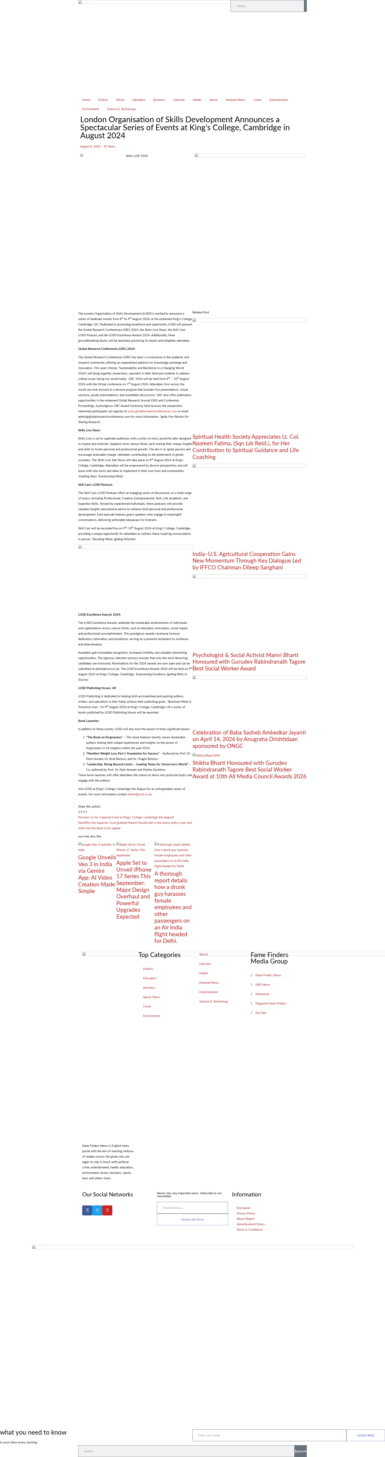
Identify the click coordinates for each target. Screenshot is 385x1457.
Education (138, 99)
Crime (257, 99)
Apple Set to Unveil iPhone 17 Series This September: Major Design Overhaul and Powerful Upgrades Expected (133, 890)
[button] (79, 812)
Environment (90, 109)
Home (86, 99)
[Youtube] (107, 1210)
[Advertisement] (192, 65)
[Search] (305, 6)
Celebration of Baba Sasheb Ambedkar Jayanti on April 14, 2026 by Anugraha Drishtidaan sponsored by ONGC (249, 739)
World (120, 99)
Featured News (235, 99)
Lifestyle (179, 99)
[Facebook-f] (87, 1210)
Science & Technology (121, 109)
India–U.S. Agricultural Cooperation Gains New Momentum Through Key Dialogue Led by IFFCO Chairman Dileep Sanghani (246, 560)
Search (301, 1451)
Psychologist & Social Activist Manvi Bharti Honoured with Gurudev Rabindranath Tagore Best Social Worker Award (248, 661)
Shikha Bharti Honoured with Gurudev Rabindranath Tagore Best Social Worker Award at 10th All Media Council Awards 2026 (249, 769)
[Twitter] (97, 1210)
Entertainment (278, 99)
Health (197, 99)
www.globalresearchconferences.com (152, 411)
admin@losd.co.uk (140, 794)
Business (159, 99)
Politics (103, 99)
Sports (213, 99)
